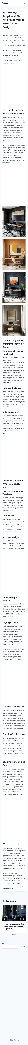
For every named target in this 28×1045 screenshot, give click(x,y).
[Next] (23, 919)
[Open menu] (24, 3)
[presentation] (14, 913)
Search (4, 943)
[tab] (12, 934)
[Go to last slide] (4, 919)
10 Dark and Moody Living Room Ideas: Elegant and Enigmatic (14, 926)
